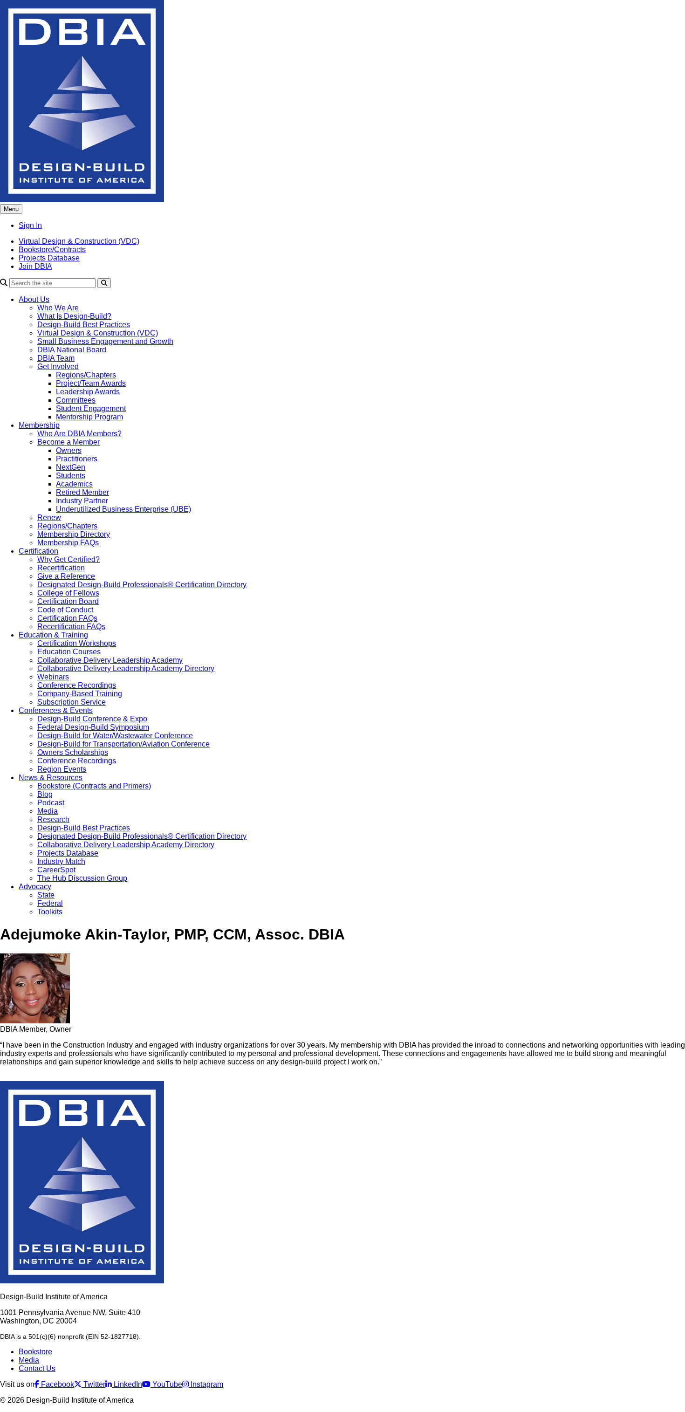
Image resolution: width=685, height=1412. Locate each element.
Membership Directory (73, 534)
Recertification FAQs (71, 627)
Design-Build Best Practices (83, 325)
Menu (11, 209)
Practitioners (76, 459)
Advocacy (35, 887)
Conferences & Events (56, 710)
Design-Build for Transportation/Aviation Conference (123, 744)
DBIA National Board (71, 350)
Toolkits (49, 912)
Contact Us (37, 1368)
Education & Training (53, 635)
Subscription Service (71, 702)
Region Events (61, 769)
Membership (39, 425)
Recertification (61, 568)
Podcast (50, 803)
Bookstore (35, 1352)
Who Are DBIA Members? (79, 434)
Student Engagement (91, 408)
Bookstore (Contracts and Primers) (94, 786)
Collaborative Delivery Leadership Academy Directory (125, 668)
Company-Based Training (79, 694)
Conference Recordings (76, 685)
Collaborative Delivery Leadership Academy (110, 660)
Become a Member (68, 442)
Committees (76, 400)
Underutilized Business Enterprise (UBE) (123, 509)
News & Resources (50, 777)
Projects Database (49, 258)
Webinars (53, 677)
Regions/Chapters (86, 375)
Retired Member (82, 492)
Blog (45, 794)
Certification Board (68, 601)
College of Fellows (68, 593)
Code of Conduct (65, 610)
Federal (50, 903)
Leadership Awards (88, 392)
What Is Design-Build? (74, 316)
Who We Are (58, 308)
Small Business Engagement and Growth (105, 341)
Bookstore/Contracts (52, 250)
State (46, 895)
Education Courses (69, 652)
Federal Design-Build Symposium (93, 727)
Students (70, 476)
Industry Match (61, 861)
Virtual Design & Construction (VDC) (79, 241)
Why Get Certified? (68, 559)
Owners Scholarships (72, 752)
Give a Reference (66, 576)
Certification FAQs (67, 618)
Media (47, 811)
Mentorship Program (89, 417)
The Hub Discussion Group (82, 878)
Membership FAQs (68, 543)
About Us (34, 299)
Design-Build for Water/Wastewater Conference (115, 736)
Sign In (30, 225)
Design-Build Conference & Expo (92, 719)
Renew (49, 517)
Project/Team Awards (91, 383)
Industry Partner (82, 501)
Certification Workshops (76, 643)
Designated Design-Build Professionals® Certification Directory (142, 585)
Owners (69, 450)
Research (53, 819)
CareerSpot (56, 870)
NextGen (70, 467)
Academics (74, 484)
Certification (38, 551)
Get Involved (58, 366)
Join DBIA (35, 266)
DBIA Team (56, 358)
